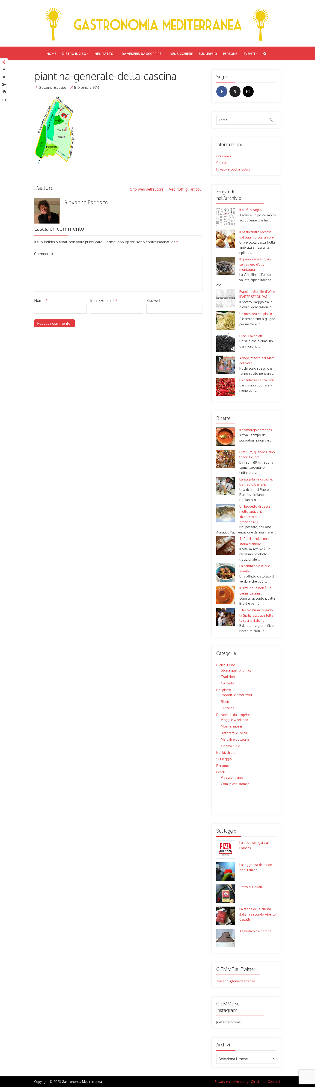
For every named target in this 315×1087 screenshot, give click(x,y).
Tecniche (227, 708)
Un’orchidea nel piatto (255, 314)
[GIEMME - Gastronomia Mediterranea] (157, 23)
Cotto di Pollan (250, 887)
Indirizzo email (103, 300)
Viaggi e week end (234, 720)
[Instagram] (248, 91)
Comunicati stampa (235, 784)
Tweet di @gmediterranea (235, 981)
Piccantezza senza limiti (257, 380)
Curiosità (227, 683)
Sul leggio (208, 53)
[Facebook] (221, 91)
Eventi (249, 53)
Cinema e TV (230, 746)
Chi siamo (223, 156)
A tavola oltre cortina (255, 931)
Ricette (226, 702)
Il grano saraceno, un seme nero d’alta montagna (255, 264)
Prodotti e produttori (236, 695)
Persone (230, 53)
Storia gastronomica (236, 670)
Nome (41, 300)
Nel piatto (104, 53)
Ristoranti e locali (234, 733)
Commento (43, 253)
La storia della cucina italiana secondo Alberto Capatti (257, 914)
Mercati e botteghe (235, 739)
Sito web (153, 300)
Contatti (222, 163)
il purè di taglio (250, 210)
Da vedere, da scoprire (141, 53)
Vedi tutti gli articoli (185, 189)
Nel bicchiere (181, 53)
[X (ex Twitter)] (235, 91)
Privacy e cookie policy (233, 169)
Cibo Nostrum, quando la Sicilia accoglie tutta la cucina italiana (256, 615)
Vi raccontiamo (232, 777)
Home (51, 53)
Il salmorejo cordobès (255, 430)
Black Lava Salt (250, 336)
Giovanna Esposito (52, 87)
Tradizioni (228, 677)
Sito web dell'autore (147, 189)
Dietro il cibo (74, 53)
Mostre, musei (231, 726)
